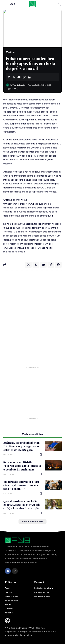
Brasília (10, 52)
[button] (6, 4)
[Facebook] (8, 571)
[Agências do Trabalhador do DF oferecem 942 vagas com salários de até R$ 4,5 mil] (53, 446)
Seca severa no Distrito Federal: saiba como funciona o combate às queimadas (22, 465)
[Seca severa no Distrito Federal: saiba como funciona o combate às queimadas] (53, 465)
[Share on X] (13, 77)
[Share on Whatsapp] (35, 265)
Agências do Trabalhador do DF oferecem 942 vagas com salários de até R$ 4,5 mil (21, 446)
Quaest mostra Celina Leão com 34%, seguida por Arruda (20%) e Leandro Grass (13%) (21, 504)
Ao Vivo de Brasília (17, 85)
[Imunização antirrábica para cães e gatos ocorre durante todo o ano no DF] (53, 485)
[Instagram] (15, 571)
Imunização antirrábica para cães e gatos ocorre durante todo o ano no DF (21, 485)
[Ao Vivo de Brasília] (32, 4)
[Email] (18, 77)
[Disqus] (32, 317)
